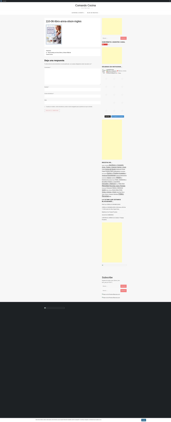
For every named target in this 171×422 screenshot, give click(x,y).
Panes (113, 179)
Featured (118, 175)
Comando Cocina (85, 5)
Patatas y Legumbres (114, 181)
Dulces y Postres (113, 173)
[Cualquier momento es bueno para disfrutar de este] (106, 110)
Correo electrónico (49, 93)
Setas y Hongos (109, 190)
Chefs (103, 169)
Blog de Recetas (92, 12)
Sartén (104, 190)
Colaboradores (116, 171)
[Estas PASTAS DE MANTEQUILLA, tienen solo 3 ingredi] (122, 78)
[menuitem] (1, 1)
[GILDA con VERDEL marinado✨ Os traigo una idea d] (114, 102)
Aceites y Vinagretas (105, 165)
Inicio (118, 177)
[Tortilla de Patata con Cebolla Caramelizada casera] (106, 78)
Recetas (105, 186)
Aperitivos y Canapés (116, 165)
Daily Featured (104, 173)
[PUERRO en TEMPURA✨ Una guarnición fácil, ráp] (122, 110)
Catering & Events (78, 12)
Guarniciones (104, 177)
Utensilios (115, 194)
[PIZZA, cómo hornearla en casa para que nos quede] (122, 94)
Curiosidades (122, 171)
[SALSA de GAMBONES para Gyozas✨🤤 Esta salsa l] (122, 102)
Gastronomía (123, 175)
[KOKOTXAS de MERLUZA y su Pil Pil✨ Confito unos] (114, 78)
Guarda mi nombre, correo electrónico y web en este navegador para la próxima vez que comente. (69, 106)
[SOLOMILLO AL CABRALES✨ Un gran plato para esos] (114, 110)
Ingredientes (113, 177)
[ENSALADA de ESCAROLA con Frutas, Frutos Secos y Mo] (114, 86)
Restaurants (109, 188)
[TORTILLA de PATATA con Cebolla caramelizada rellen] (106, 94)
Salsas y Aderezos (117, 188)
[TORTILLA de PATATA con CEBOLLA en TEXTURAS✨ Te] (122, 86)
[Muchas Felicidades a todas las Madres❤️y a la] (106, 102)
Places (117, 183)
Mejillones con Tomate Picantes (109, 212)
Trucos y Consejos (109, 194)
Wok (110, 196)
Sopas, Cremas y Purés (109, 192)
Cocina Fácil (109, 171)
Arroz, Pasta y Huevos (109, 167)
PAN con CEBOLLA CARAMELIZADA (111, 204)
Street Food (118, 192)
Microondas (109, 179)
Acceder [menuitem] (4, 1)
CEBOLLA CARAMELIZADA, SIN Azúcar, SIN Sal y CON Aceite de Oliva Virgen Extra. (114, 208)
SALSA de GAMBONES (108, 214)
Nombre (46, 87)
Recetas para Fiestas (117, 186)
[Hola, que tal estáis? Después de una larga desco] (106, 86)
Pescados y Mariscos (109, 183)
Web (45, 100)
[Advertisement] (112, 26)
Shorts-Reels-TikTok (117, 190)
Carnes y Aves (121, 167)
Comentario (47, 67)
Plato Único (121, 183)
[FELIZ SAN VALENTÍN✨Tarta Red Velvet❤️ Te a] (114, 94)
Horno (109, 177)
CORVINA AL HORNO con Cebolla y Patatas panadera (113, 218)
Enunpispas (112, 175)
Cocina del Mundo (110, 169)
